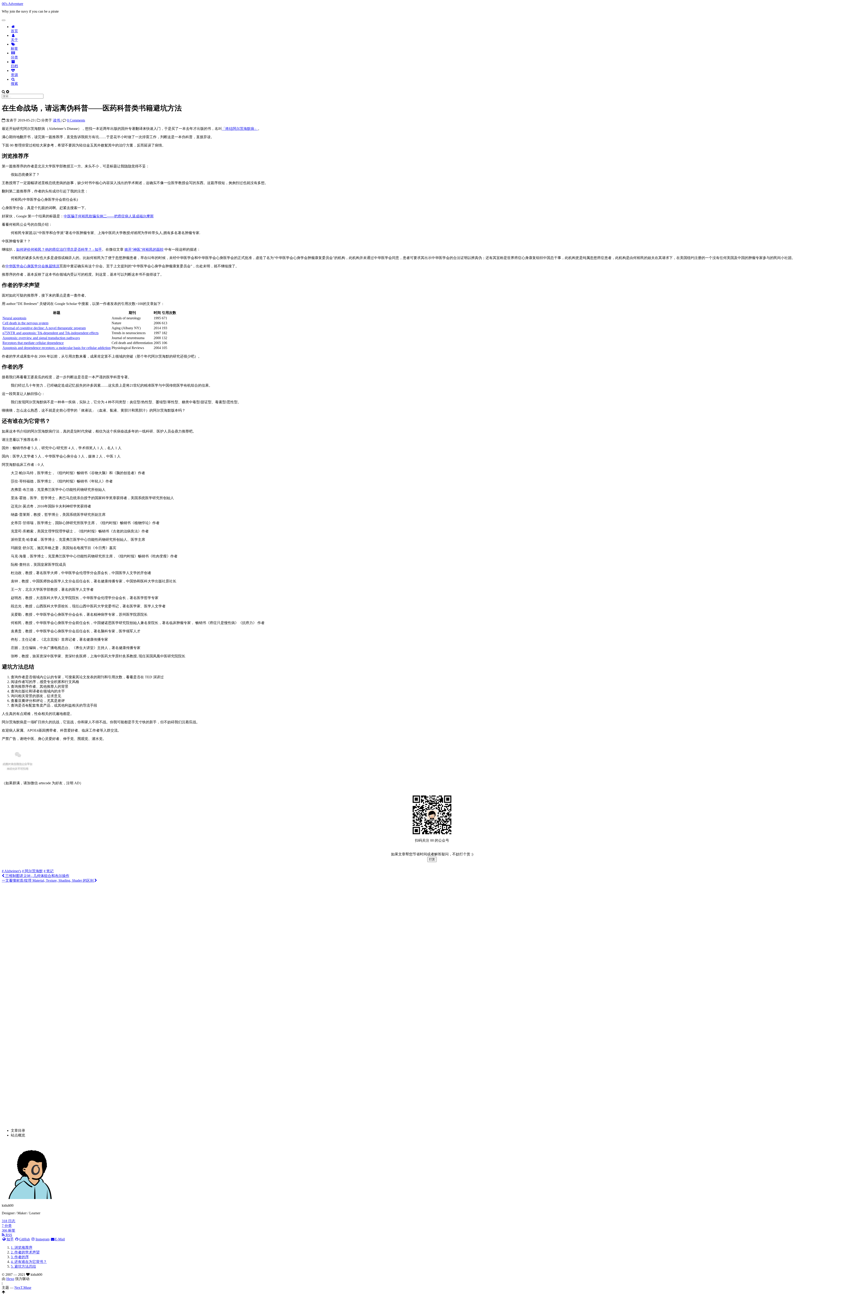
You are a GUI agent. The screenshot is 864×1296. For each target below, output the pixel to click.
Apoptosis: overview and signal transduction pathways (41, 338)
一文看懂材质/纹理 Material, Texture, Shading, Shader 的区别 (48, 880)
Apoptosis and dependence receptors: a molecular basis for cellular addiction (56, 348)
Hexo (10, 1279)
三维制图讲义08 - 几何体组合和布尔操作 (36, 876)
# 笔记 (49, 871)
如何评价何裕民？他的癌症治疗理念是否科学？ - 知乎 (59, 249)
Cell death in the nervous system (25, 323)
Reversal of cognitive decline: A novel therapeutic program (44, 328)
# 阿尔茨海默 (32, 871)
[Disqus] (432, 943)
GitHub (24, 1239)
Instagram (43, 1239)
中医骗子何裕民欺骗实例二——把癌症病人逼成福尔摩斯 (109, 216)
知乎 (10, 1239)
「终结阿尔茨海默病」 (240, 129)
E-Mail (60, 1239)
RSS (8, 1235)
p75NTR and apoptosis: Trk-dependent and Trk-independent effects (50, 333)
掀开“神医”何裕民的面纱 (144, 249)
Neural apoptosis (14, 318)
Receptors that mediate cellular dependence (33, 343)
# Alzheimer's (11, 871)
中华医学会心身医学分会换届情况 (32, 266)
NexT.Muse (22, 1287)
